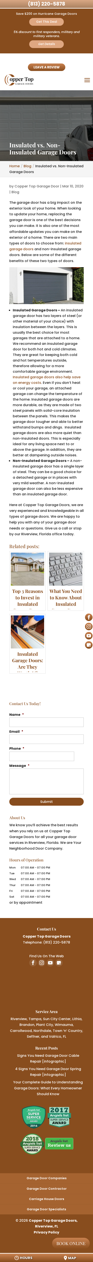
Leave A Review (47, 67)
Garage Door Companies (47, 1178)
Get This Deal (46, 22)
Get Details (46, 44)
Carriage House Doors (46, 1199)
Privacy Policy (46, 1232)
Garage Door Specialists (46, 1209)
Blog (15, 192)
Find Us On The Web (46, 956)
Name (16, 715)
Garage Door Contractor (47, 1189)
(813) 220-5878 (46, 4)
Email (16, 732)
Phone (16, 748)
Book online (70, 1243)
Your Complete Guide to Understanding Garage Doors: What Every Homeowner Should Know (48, 1088)
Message (19, 766)
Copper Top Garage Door (36, 186)
